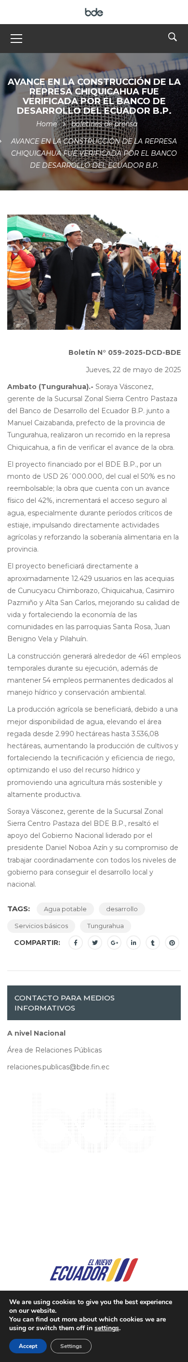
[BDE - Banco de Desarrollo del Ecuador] (94, 11)
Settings (71, 1346)
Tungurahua (105, 926)
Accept (28, 1346)
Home (46, 124)
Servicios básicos (41, 926)
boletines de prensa (104, 124)
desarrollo (122, 909)
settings (106, 1328)
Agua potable (65, 909)
